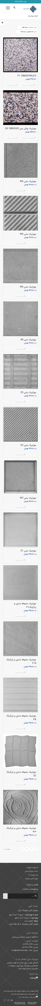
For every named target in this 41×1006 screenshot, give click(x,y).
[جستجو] (14, 8)
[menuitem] (14, 8)
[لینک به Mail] (11, 1000)
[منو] (8, 8)
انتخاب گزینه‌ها (19, 191)
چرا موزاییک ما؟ (33, 875)
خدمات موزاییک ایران (31, 871)
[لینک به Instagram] (8, 1000)
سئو (26, 994)
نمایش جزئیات (12, 85)
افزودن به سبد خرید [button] (28, 85)
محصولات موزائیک (32, 867)
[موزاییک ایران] (24, 8)
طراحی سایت (31, 994)
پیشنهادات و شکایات (30, 889)
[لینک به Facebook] (4, 1000)
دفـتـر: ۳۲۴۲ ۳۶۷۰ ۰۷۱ (20, 2)
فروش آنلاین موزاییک (31, 878)
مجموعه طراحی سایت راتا (17, 994)
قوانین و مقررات (32, 884)
